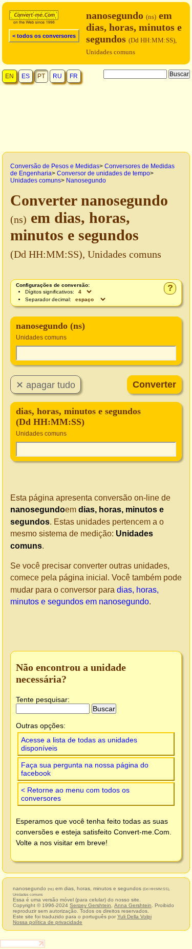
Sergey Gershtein (90, 905)
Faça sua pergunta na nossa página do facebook (84, 769)
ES (26, 76)
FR (74, 76)
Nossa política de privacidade (47, 922)
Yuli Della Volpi (134, 916)
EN (9, 76)
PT (41, 76)
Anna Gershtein (133, 905)
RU (57, 76)
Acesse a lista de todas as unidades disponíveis (79, 744)
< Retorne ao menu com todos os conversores (75, 794)
